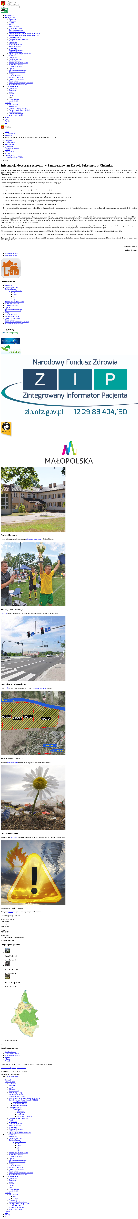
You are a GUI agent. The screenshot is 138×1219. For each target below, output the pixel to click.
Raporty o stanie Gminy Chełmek (19, 110)
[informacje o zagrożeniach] (33, 904)
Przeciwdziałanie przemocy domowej (21, 83)
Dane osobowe (9, 151)
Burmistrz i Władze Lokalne (18, 108)
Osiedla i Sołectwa (15, 112)
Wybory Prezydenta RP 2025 (14, 157)
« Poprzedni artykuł (11, 253)
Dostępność (8, 141)
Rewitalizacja (13, 48)
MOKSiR (4, 613)
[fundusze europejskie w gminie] (10, 344)
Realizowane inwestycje (24, 1116)
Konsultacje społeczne (16, 64)
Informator (12, 21)
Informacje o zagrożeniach (17, 70)
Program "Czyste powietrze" (18, 79)
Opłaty (11, 92)
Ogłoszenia (12, 19)
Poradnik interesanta (15, 59)
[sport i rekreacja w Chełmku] (33, 606)
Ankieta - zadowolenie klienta (18, 63)
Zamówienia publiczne (16, 30)
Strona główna (9, 15)
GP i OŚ (15, 294)
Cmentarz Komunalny (16, 50)
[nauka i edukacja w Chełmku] (33, 531)
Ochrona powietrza (15, 75)
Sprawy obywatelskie (12, 1054)
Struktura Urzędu (14, 61)
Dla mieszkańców (10, 55)
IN (14, 296)
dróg (7, 688)
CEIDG (11, 95)
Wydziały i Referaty (15, 291)
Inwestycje (8, 1057)
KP (14, 300)
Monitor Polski (13, 101)
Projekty (7, 121)
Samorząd (8, 103)
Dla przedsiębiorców (11, 86)
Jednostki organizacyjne (16, 114)
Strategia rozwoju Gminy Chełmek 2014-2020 (23, 35)
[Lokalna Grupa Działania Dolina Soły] (11, 354)
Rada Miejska (13, 104)
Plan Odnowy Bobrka (20, 1103)
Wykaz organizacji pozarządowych (20, 53)
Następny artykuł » (11, 255)
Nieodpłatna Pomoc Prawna (18, 84)
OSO (14, 293)
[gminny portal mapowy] (10, 336)
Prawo (11, 1187)
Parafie (11, 41)
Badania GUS (9, 155)
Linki (6, 119)
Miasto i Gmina (10, 17)
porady (10, 912)
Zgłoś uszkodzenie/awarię (17, 72)
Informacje (20, 1111)
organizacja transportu (39, 688)
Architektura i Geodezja (12, 1055)
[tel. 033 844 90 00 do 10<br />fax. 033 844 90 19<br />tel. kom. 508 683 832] (1, 1044)
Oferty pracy (9, 146)
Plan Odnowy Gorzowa (20, 1105)
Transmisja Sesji (10, 142)
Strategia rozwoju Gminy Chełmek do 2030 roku (24, 33)
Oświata (7, 1059)
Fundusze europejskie (16, 37)
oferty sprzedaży (12, 763)
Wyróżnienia (13, 43)
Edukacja (12, 24)
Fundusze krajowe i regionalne (18, 39)
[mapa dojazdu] (25, 1037)
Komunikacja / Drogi (15, 28)
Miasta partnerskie (15, 46)
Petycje (11, 74)
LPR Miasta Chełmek (20, 1102)
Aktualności (13, 57)
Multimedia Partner (13, 1076)
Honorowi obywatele (15, 44)
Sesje (14, 1196)
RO (14, 298)
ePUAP (7, 150)
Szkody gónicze (14, 81)
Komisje (15, 1198)
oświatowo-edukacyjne (33, 539)
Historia (11, 23)
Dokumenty (12, 90)
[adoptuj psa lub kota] (6, 436)
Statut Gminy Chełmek (16, 115)
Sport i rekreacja (14, 26)
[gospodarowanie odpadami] (33, 829)
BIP (6, 123)
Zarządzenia (21, 1113)
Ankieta (7, 153)
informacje (14, 837)
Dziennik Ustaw (14, 99)
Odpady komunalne (15, 66)
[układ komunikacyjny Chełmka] (33, 680)
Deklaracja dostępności (8, 1068)
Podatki (11, 68)
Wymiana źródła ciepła (16, 77)
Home (7, 132)
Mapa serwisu (21, 1068)
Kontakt (7, 117)
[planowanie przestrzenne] (33, 755)
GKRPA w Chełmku (15, 52)
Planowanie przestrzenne (17, 32)
